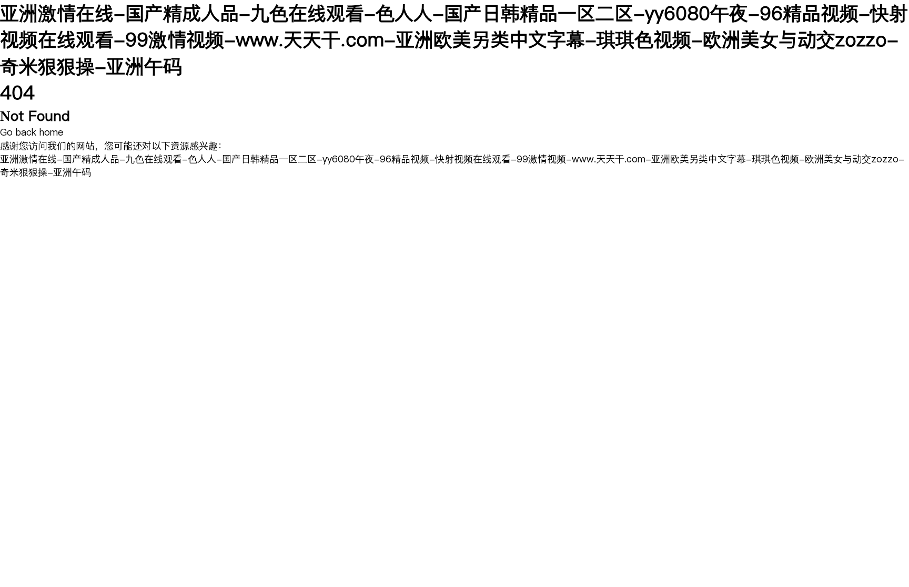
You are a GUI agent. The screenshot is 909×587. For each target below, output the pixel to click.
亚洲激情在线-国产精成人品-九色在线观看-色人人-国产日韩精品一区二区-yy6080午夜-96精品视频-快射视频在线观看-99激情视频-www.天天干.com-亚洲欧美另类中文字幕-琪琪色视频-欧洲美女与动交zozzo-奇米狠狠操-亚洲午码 (454, 39)
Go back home (31, 132)
